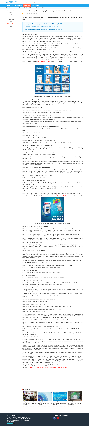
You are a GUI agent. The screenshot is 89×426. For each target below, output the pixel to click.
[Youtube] (58, 418)
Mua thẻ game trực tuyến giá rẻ (60, 195)
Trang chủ (10, 5)
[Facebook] (54, 418)
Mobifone (11, 17)
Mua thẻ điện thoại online (44, 61)
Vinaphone (11, 14)
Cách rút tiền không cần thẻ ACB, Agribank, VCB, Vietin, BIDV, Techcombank (33, 7)
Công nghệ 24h (35, 5)
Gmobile (10, 21)
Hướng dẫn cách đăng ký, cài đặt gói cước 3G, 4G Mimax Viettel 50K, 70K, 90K (47, 367)
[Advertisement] (52, 379)
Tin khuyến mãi (18, 5)
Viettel (10, 12)
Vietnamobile (11, 19)
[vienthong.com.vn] (11, 2)
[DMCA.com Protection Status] (11, 423)
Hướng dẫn (27, 5)
